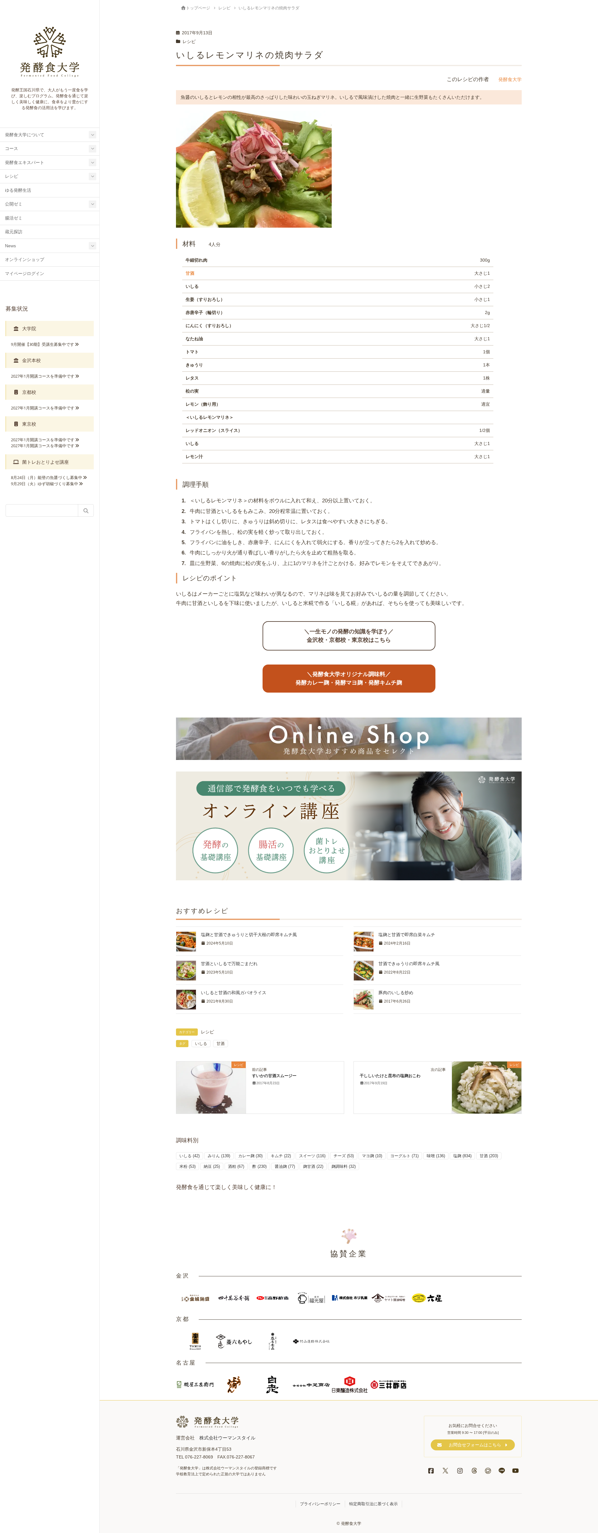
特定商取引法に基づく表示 (373, 1504)
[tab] (50, 328)
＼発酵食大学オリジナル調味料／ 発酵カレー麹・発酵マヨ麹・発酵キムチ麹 (349, 678)
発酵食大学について (24, 135)
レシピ (11, 176)
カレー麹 (250, 1155)
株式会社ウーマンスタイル (227, 1437)
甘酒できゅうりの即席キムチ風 (408, 963)
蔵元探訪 (13, 232)
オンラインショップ (24, 259)
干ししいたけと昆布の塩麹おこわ (390, 1075)
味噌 (436, 1155)
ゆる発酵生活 (18, 190)
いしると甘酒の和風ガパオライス (233, 992)
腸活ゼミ (13, 218)
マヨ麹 (372, 1155)
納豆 (212, 1166)
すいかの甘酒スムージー (274, 1075)
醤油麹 (285, 1166)
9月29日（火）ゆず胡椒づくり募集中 (44, 483)
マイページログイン (24, 273)
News (10, 246)
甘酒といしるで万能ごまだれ (229, 963)
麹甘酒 (313, 1166)
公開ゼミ (13, 204)
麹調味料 (343, 1166)
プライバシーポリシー (320, 1504)
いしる (201, 1043)
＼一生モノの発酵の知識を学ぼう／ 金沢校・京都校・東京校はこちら (349, 635)
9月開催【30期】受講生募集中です (42, 344)
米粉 (187, 1166)
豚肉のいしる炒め (395, 992)
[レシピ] (211, 1087)
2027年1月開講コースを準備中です (42, 376)
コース (11, 148)
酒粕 (236, 1166)
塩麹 (462, 1155)
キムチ (281, 1155)
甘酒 (190, 273)
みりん (219, 1155)
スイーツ (312, 1155)
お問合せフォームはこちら (474, 1444)
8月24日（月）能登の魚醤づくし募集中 (46, 477)
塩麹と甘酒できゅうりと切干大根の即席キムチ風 (249, 934)
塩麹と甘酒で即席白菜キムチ (406, 934)
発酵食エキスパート (24, 162)
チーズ (344, 1155)
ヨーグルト (404, 1155)
